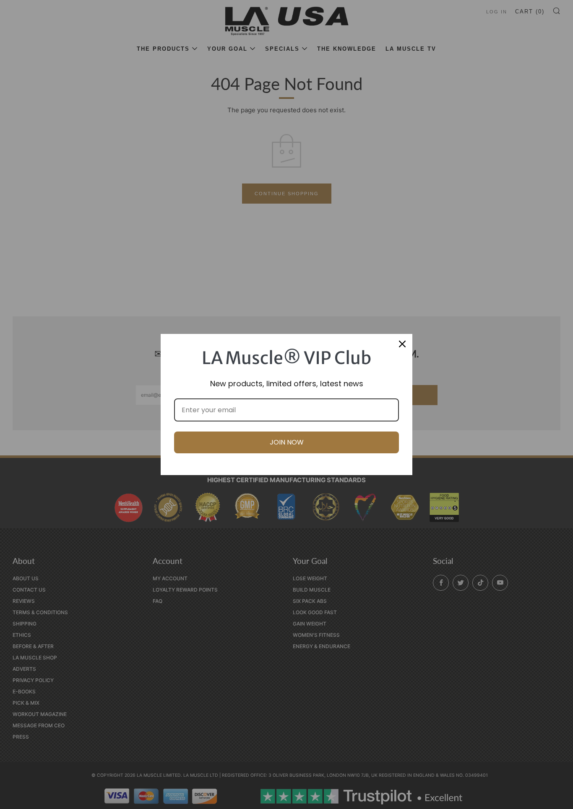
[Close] (402, 344)
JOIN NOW (287, 442)
